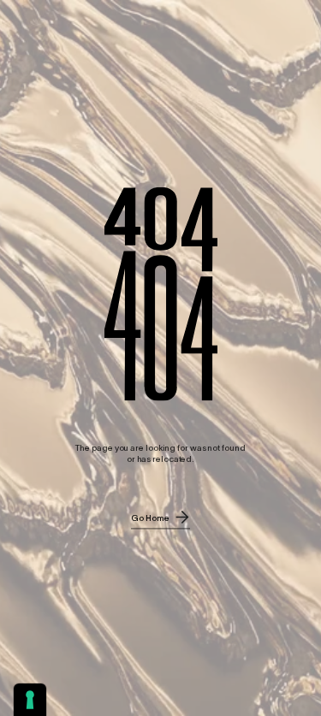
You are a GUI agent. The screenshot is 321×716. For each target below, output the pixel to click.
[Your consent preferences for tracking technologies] (30, 699)
